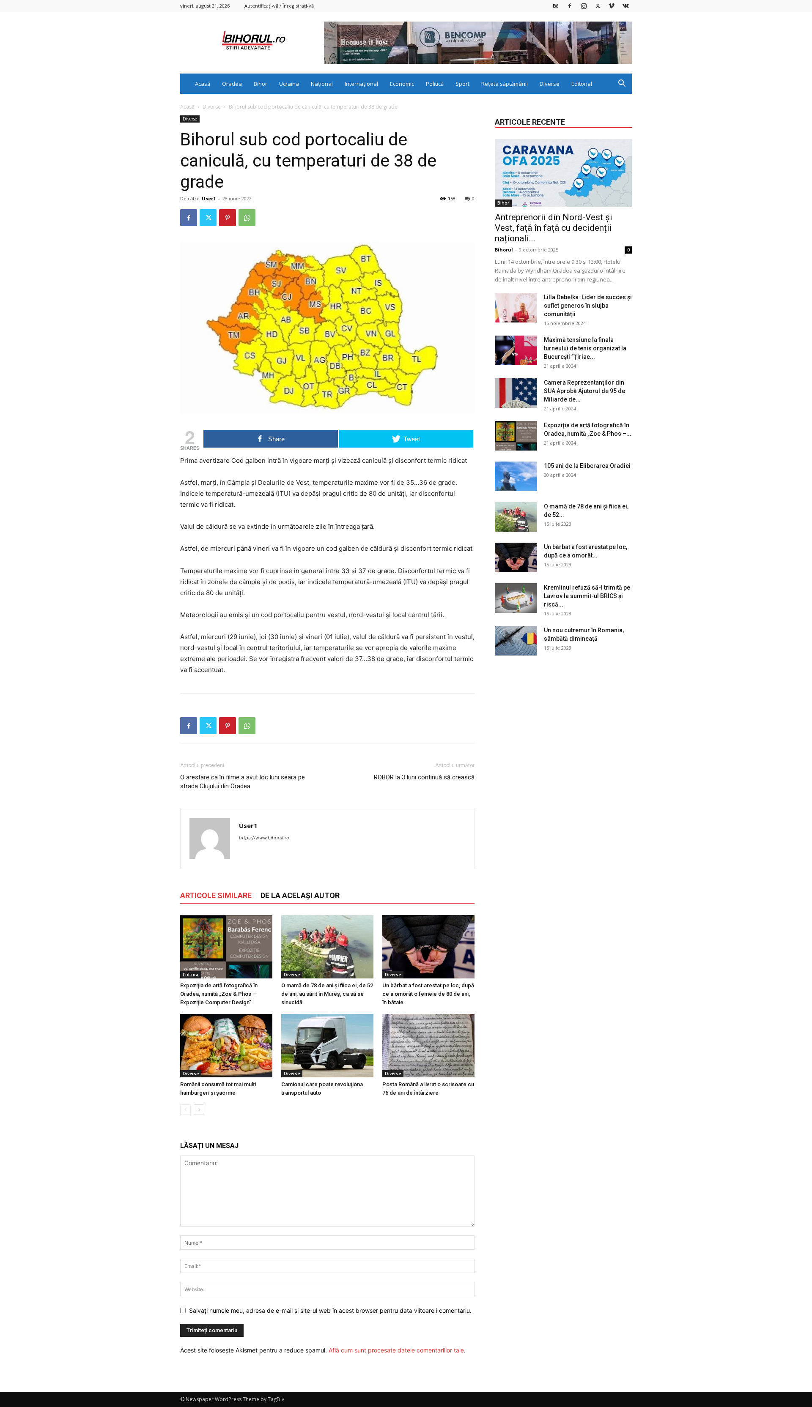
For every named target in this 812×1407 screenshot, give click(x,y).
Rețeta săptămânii (504, 83)
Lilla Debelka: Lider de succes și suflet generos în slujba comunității (588, 305)
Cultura (190, 975)
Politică (435, 83)
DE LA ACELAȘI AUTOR (300, 895)
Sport (462, 83)
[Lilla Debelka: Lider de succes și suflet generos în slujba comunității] (516, 307)
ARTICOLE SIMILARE (216, 895)
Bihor (260, 83)
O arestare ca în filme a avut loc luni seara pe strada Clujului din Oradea (242, 781)
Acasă (202, 83)
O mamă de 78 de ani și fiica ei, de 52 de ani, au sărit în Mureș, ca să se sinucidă (327, 993)
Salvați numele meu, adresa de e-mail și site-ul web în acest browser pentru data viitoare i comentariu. (330, 1310)
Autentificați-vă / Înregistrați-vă (279, 6)
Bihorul (504, 249)
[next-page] (199, 1109)
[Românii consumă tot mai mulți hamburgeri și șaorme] (226, 1045)
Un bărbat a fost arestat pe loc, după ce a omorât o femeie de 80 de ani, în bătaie (428, 993)
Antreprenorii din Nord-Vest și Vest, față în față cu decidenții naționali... (553, 227)
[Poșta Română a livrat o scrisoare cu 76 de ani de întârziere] (428, 1045)
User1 (209, 198)
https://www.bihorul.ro (264, 838)
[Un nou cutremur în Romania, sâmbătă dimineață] (516, 641)
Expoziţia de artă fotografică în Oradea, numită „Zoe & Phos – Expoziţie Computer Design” (219, 993)
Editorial (581, 83)
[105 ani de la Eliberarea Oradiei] (516, 476)
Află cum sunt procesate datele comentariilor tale (396, 1350)
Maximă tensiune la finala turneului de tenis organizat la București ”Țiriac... (585, 348)
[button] (622, 84)
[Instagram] (583, 5)
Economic (402, 83)
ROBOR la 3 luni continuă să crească (424, 777)
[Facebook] (569, 5)
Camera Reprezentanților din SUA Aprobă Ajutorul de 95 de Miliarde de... (584, 391)
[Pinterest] (227, 217)
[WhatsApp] (247, 217)
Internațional (361, 83)
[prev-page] (185, 1109)
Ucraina (289, 83)
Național (322, 83)
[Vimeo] (611, 5)
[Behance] (555, 5)
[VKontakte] (625, 5)
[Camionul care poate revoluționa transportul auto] (327, 1045)
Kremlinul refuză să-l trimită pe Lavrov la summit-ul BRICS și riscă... (587, 596)
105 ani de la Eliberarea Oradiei (587, 465)
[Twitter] (597, 5)
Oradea (232, 83)
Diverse (550, 83)
